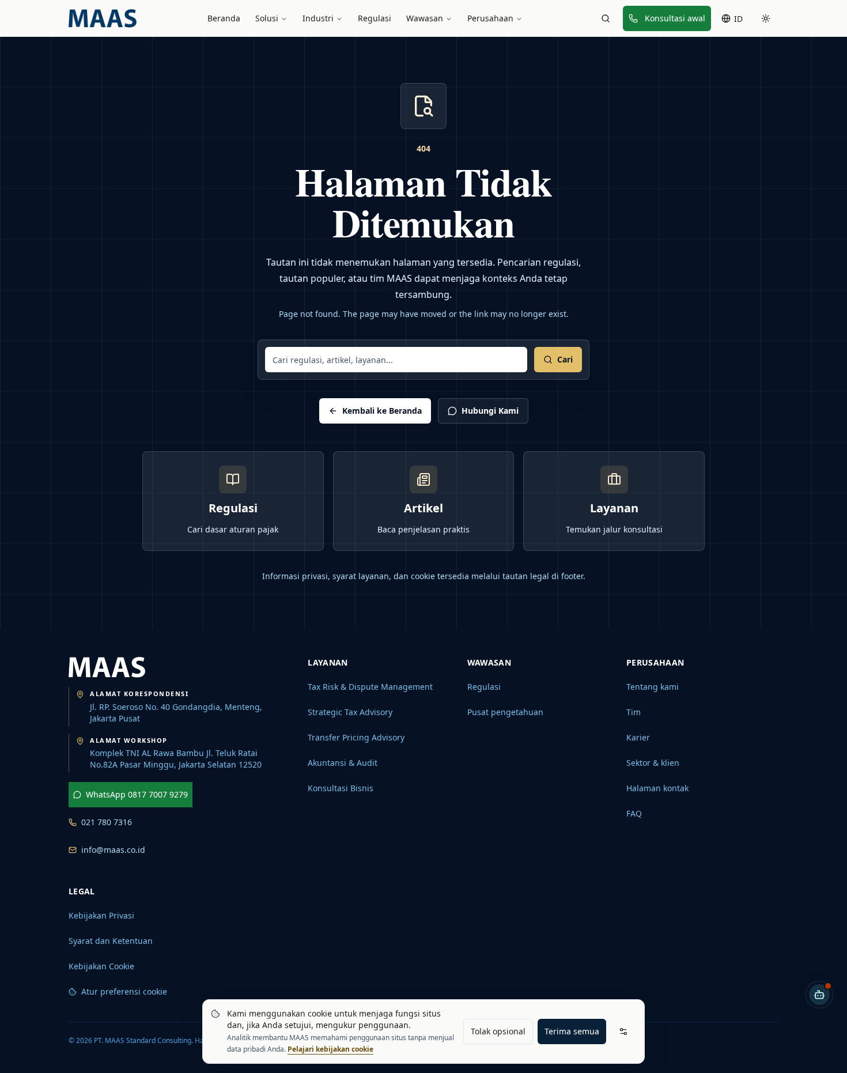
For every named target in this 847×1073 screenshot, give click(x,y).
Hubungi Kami (490, 410)
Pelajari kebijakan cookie (330, 1049)
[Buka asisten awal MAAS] (819, 994)
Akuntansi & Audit (342, 762)
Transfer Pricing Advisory (356, 737)
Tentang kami (652, 686)
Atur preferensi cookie (124, 991)
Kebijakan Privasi (101, 915)
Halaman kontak (657, 788)
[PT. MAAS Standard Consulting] (107, 667)
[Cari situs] (605, 18)
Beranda (223, 18)
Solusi (266, 18)
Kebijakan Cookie (101, 966)
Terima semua (571, 1031)
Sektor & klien (652, 762)
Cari (565, 359)
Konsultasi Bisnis (340, 788)
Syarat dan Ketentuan (111, 940)
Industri (318, 18)
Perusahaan (490, 18)
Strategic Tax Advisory (350, 711)
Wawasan (424, 18)
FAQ (634, 813)
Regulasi (374, 18)
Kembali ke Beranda (382, 410)
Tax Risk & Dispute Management (370, 686)
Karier (638, 737)
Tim (633, 711)
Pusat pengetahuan (505, 711)
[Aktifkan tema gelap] (765, 18)
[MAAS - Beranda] (103, 18)
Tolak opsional (498, 1031)
